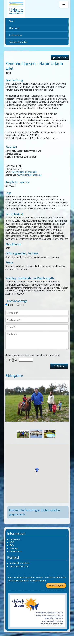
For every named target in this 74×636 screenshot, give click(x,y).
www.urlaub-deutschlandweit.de (49, 613)
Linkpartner (15, 34)
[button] (37, 470)
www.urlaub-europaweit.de (51, 624)
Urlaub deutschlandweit (16, 9)
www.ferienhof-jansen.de (29, 175)
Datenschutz (16, 551)
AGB (12, 542)
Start (11, 21)
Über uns (14, 28)
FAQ (12, 545)
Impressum (15, 539)
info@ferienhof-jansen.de (24, 172)
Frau (10, 305)
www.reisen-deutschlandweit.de (49, 615)
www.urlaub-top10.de (54, 618)
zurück (61, 57)
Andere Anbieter (18, 41)
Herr (22, 305)
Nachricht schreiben (19, 563)
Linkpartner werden (19, 566)
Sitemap (14, 548)
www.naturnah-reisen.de (52, 621)
